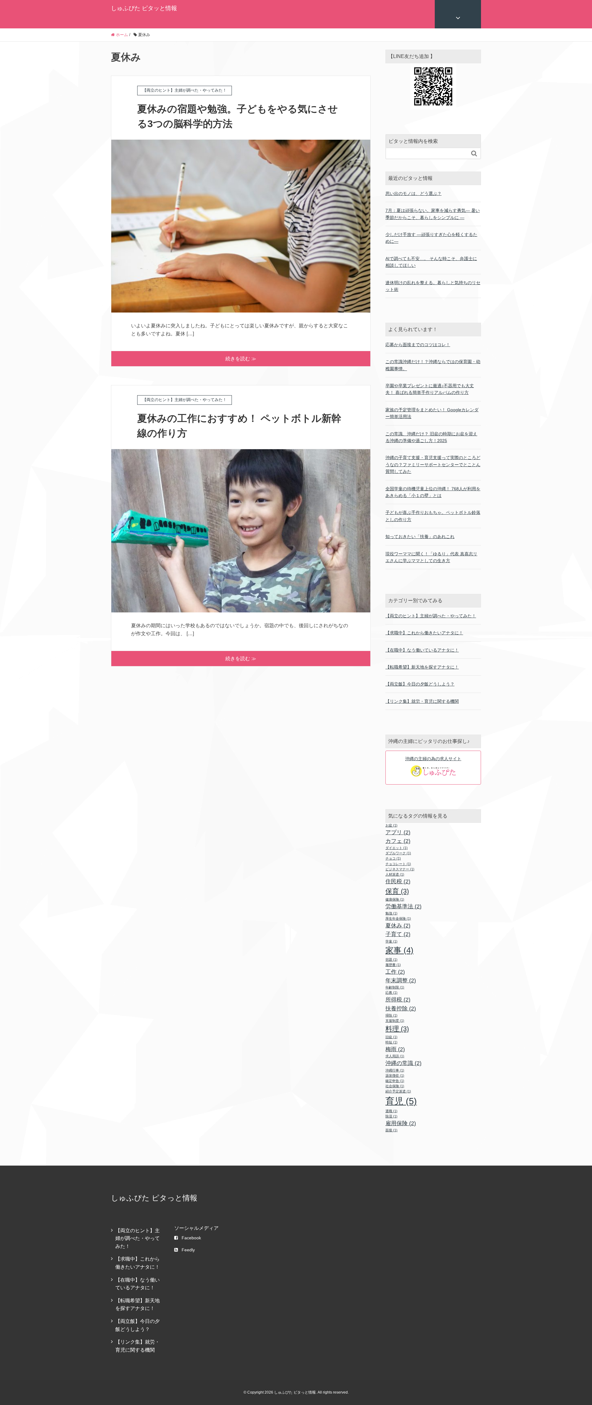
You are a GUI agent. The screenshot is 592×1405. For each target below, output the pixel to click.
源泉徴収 (394, 1075)
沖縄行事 (394, 1070)
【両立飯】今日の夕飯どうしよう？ (419, 684)
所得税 (397, 1000)
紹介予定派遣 (398, 1091)
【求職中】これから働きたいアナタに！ (424, 632)
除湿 (391, 1116)
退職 (391, 1111)
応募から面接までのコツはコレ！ (417, 344)
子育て (397, 934)
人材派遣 (394, 874)
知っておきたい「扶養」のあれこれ (419, 536)
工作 (395, 972)
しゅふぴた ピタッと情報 (144, 8)
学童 (391, 941)
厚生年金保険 (398, 918)
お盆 (391, 825)
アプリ (397, 832)
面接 (391, 1130)
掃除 (391, 1015)
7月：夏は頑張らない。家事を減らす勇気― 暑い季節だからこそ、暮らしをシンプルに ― (432, 214)
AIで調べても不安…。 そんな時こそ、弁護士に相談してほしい (431, 262)
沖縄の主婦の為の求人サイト (433, 758)
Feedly (188, 1249)
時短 (391, 1042)
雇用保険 (400, 1123)
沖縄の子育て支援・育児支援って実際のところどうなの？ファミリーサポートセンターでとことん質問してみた (432, 464)
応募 (391, 992)
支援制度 (394, 1020)
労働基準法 (403, 906)
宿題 (391, 959)
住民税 (397, 881)
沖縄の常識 (403, 1063)
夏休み (397, 925)
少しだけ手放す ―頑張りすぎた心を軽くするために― (431, 238)
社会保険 (394, 1086)
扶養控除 (400, 1008)
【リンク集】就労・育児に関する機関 (422, 701)
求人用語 (394, 1056)
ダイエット (396, 848)
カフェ (397, 841)
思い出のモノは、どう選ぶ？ (413, 193)
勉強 (391, 913)
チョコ (393, 858)
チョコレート (398, 864)
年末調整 (400, 980)
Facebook (191, 1237)
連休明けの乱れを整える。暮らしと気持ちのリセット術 (432, 286)
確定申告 (394, 1081)
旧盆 (391, 1037)
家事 (399, 950)
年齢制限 (394, 987)
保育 (397, 891)
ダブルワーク (398, 853)
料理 (397, 1029)
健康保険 (394, 899)
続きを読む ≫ (240, 358)
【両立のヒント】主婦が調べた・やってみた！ (430, 615)
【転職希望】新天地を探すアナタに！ (422, 667)
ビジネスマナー (399, 869)
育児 (401, 1101)
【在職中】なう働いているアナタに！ (422, 650)
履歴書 (393, 965)
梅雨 (395, 1049)
